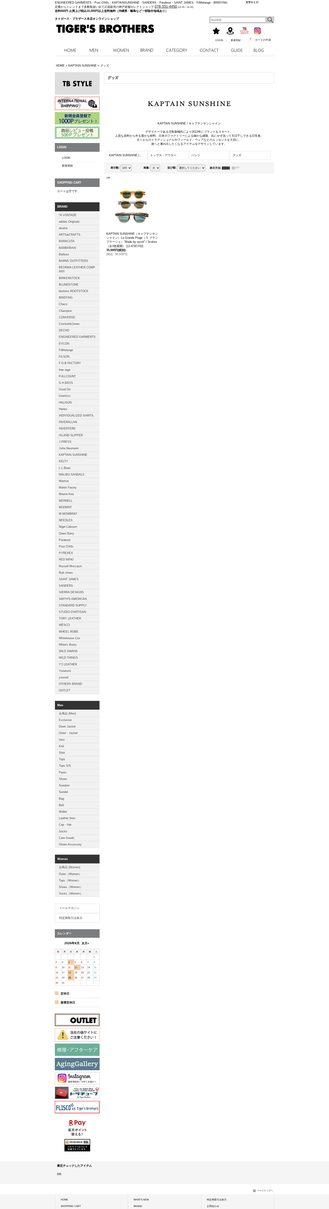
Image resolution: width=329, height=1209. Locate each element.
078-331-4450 (166, 7)
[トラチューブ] (77, 1093)
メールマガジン (69, 908)
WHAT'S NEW (141, 1199)
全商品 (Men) (67, 713)
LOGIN (219, 40)
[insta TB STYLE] (77, 83)
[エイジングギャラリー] (77, 1064)
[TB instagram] (77, 1078)
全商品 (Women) (69, 867)
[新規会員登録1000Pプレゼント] (77, 118)
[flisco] (77, 1107)
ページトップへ (265, 1190)
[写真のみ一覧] (227, 167)
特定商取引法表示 (70, 918)
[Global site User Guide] (77, 103)
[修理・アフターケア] (77, 1050)
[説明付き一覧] (237, 167)
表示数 (115, 167)
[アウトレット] (77, 1020)
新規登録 (236, 40)
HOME (64, 1199)
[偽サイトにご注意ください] (77, 1035)
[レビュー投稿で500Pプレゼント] (77, 132)
